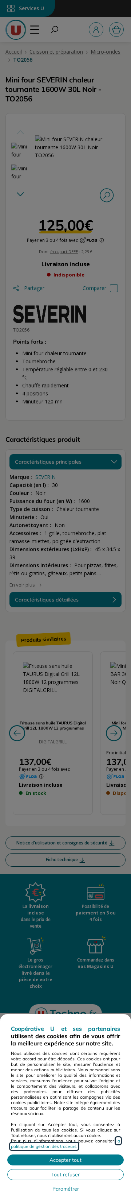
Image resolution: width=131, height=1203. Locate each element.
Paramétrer (65, 1188)
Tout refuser (65, 1174)
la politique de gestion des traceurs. (65, 1143)
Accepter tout (65, 1160)
